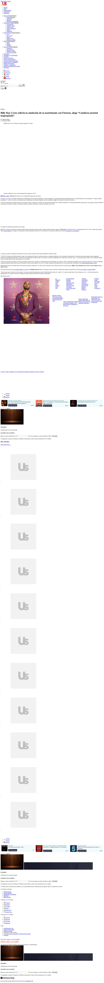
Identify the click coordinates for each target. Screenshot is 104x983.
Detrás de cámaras (11, 51)
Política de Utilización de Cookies (12, 66)
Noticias (6, 7)
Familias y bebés (11, 25)
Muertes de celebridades (12, 21)
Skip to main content (6, 1)
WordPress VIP (29, 981)
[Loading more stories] (52, 449)
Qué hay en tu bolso (11, 52)
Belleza (8, 44)
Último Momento (11, 17)
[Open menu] (1, 5)
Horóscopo (6, 13)
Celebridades (7, 11)
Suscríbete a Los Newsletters (11, 55)
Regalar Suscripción (8, 58)
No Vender (6, 67)
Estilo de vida (10, 27)
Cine (8, 34)
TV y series (9, 35)
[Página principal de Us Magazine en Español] (4, 5)
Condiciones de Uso (8, 928)
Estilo (5, 9)
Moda (8, 42)
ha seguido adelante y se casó (21, 269)
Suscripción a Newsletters (10, 894)
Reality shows (10, 38)
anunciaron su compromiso (72, 230)
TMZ (55, 200)
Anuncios (6, 935)
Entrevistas (9, 48)
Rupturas (9, 20)
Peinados (9, 45)
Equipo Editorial (8, 893)
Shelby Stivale (6, 119)
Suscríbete (6, 56)
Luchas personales (11, 28)
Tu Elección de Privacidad (24, 933)
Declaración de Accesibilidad (11, 62)
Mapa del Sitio (7, 897)
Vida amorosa (10, 24)
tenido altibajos (7, 230)
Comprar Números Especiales (11, 60)
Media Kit (6, 896)
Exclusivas (6, 47)
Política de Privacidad (9, 63)
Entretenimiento (7, 10)
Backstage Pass (10, 49)
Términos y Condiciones (9, 65)
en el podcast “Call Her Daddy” (88, 269)
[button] (52, 84)
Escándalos (9, 18)
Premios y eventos (11, 39)
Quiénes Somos (7, 891)
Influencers (9, 31)
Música (8, 37)
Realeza (9, 30)
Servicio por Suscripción (9, 59)
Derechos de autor (8, 931)
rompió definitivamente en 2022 (89, 263)
